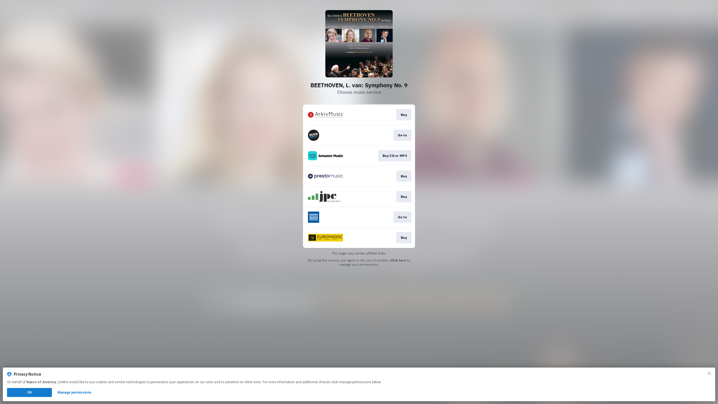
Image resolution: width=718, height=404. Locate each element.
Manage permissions (74, 392)
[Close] (709, 373)
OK (29, 392)
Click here (398, 260)
